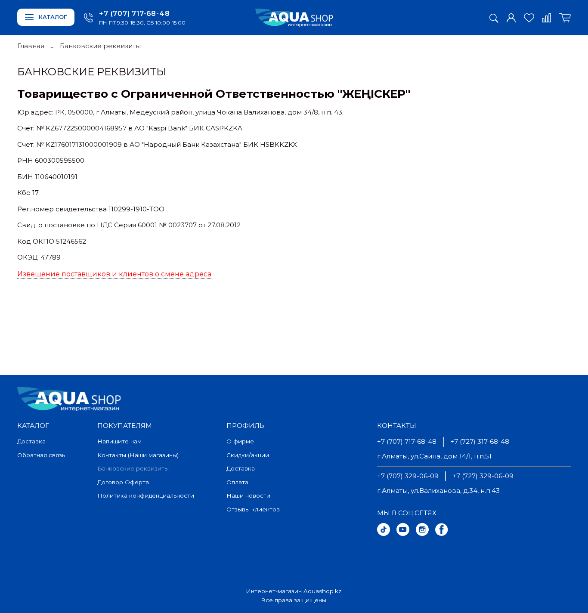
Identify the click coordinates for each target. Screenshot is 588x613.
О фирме (240, 441)
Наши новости (248, 495)
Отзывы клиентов (253, 509)
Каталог (53, 17)
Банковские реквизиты (133, 468)
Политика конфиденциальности (145, 495)
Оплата (237, 482)
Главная (30, 46)
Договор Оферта (123, 482)
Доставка (31, 441)
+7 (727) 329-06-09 (483, 476)
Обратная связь (41, 455)
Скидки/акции (247, 455)
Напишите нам (119, 441)
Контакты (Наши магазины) (138, 455)
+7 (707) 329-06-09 (408, 476)
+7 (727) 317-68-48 (479, 441)
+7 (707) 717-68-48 (134, 13)
